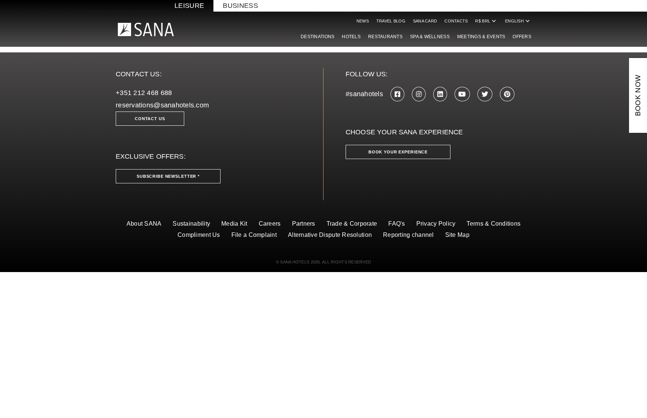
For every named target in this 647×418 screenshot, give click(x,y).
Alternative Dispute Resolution (330, 235)
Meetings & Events (481, 36)
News (362, 21)
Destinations (317, 36)
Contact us (150, 118)
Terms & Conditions (493, 223)
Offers (522, 36)
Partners (303, 223)
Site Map (457, 235)
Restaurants (385, 36)
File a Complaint (254, 235)
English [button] (518, 21)
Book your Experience (398, 152)
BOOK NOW (638, 95)
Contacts (456, 21)
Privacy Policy (436, 223)
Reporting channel (408, 235)
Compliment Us (198, 235)
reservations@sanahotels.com (162, 105)
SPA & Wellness (430, 36)
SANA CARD (425, 21)
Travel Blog (390, 21)
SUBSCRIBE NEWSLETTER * (168, 176)
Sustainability (191, 223)
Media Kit (234, 223)
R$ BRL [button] (486, 21)
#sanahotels (364, 94)
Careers (270, 223)
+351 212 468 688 (144, 93)
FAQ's (396, 223)
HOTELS (351, 36)
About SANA (144, 223)
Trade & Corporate (351, 223)
